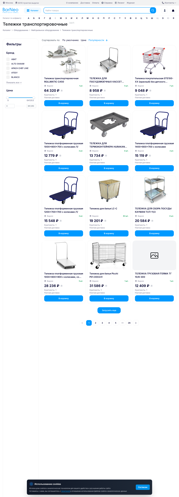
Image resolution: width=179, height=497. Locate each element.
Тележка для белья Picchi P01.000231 (104, 275)
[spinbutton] (10, 106)
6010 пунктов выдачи (28, 3)
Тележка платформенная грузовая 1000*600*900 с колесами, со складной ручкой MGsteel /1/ (63, 275)
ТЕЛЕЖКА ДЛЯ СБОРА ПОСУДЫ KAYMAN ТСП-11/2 (153, 210)
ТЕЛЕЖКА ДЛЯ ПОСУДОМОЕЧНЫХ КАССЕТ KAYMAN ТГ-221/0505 (106, 80)
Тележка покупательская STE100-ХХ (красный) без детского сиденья (154, 80)
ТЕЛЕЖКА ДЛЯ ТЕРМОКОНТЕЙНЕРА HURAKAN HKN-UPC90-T (107, 145)
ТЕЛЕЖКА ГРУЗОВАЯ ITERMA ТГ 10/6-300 (153, 275)
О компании (72, 3)
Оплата (95, 3)
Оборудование (21, 30)
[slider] (7, 97)
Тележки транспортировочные (77, 30)
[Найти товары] (153, 10)
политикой (65, 491)
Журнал (131, 3)
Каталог (7, 30)
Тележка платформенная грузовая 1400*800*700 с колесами (154, 145)
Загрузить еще (109, 310)
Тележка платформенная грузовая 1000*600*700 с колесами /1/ (63, 145)
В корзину (64, 103)
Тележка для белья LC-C (103, 208)
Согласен (142, 487)
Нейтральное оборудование (45, 30)
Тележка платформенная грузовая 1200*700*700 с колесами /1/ (63, 210)
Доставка (85, 3)
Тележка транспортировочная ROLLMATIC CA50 (61, 80)
